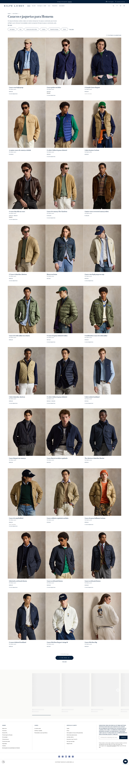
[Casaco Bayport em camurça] (27, 432)
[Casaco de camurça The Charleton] (64, 185)
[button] (110, 1)
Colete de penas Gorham (92, 150)
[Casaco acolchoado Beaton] (64, 555)
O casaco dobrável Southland (17, 642)
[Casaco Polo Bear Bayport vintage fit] (64, 616)
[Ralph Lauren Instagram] (59, 756)
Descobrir (61, 5)
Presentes (54, 5)
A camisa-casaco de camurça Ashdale (20, 150)
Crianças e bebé (41, 5)
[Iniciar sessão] (117, 5)
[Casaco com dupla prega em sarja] (102, 248)
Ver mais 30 (65, 657)
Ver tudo (64, 661)
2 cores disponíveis (13, 219)
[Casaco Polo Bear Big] (102, 616)
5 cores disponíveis (51, 403)
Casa (49, 5)
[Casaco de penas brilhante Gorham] (102, 492)
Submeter (123, 737)
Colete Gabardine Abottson (17, 397)
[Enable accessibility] (3, 762)
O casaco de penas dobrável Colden (57, 335)
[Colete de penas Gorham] (102, 124)
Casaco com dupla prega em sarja (94, 274)
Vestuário (15, 13)
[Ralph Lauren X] (69, 756)
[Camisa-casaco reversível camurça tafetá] (102, 185)
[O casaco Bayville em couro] (27, 185)
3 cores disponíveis (13, 93)
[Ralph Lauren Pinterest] (73, 756)
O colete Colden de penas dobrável (57, 150)
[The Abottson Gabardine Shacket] (102, 432)
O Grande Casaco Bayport (92, 87)
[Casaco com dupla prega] (27, 61)
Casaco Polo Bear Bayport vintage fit (57, 642)
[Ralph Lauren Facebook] (62, 756)
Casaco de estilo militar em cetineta (19, 335)
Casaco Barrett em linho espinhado (57, 458)
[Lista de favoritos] (120, 6)
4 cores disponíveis (51, 95)
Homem (28, 5)
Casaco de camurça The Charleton (57, 211)
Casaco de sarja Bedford (16, 518)
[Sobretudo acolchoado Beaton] (27, 555)
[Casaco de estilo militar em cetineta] (27, 309)
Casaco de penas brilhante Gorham (95, 518)
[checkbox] (12, 29)
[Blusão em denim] (64, 248)
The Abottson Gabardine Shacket (94, 458)
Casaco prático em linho (54, 87)
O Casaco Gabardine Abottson (18, 274)
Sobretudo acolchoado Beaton (18, 581)
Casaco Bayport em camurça (17, 458)
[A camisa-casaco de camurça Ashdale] (27, 124)
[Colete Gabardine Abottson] (27, 371)
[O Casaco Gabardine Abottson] (27, 248)
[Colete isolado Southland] (102, 371)
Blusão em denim (52, 274)
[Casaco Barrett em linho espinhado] (64, 432)
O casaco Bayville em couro (17, 211)
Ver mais (10, 25)
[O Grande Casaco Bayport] (102, 61)
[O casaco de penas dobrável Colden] (64, 309)
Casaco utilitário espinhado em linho (57, 518)
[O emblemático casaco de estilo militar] (102, 309)
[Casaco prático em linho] (64, 61)
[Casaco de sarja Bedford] (27, 492)
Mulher (34, 5)
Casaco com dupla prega (16, 87)
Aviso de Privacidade (111, 745)
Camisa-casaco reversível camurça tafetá (97, 211)
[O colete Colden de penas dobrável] (64, 124)
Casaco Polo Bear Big (91, 642)
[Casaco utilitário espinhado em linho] (64, 492)
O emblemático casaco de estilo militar (96, 335)
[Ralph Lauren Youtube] (66, 756)
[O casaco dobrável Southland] (27, 616)
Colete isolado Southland (92, 397)
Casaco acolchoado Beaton (55, 581)
